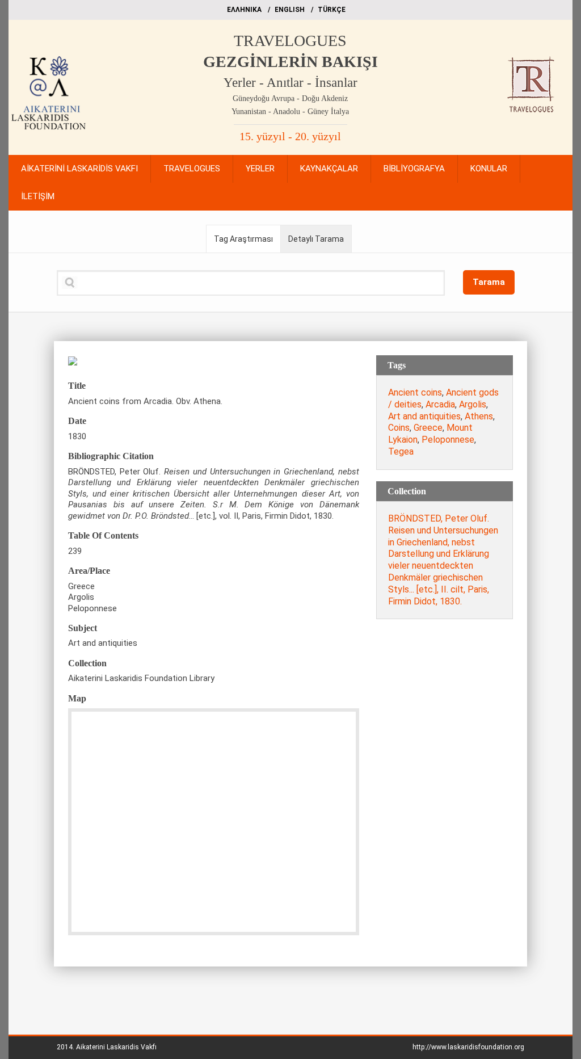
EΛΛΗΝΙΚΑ (244, 10)
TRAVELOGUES (290, 40)
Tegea (401, 451)
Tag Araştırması (243, 238)
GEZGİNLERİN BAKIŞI (290, 61)
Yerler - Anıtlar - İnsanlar (290, 82)
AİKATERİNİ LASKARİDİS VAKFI (79, 168)
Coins (399, 427)
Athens (479, 416)
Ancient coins (415, 392)
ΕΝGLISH (290, 10)
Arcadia (440, 404)
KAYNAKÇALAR (329, 168)
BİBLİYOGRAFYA (414, 168)
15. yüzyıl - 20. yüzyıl (290, 136)
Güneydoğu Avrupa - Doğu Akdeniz (290, 98)
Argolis (472, 404)
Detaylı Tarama (316, 238)
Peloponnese (448, 439)
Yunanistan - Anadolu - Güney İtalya (290, 111)
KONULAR (488, 168)
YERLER (260, 168)
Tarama (489, 282)
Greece (428, 427)
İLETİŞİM (37, 196)
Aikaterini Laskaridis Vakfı (116, 1047)
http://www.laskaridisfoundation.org (468, 1047)
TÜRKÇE (332, 10)
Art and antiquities (424, 416)
